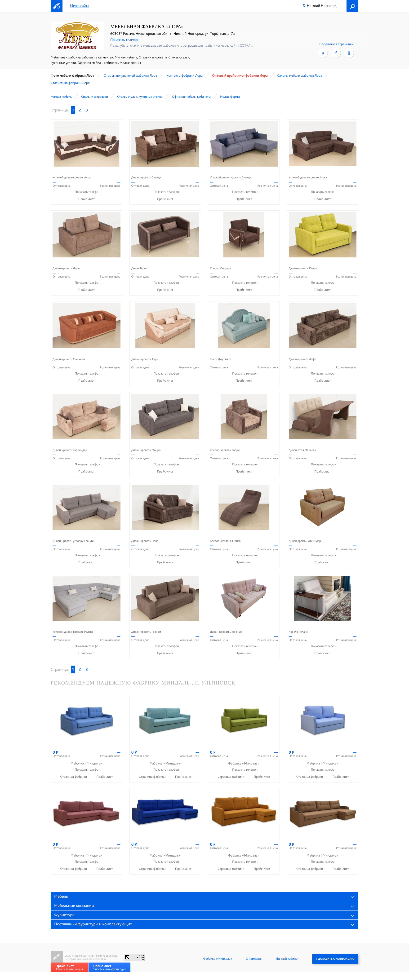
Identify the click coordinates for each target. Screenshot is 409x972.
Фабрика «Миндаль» (217, 959)
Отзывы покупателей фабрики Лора (130, 75)
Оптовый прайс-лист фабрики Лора (240, 75)
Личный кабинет (287, 959)
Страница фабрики (74, 777)
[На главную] (56, 6)
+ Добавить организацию (335, 958)
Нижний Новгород (322, 5)
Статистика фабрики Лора (70, 83)
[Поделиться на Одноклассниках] (349, 53)
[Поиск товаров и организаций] (352, 6)
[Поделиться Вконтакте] (323, 53)
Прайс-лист (86, 199)
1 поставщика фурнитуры (109, 967)
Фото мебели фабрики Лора (72, 75)
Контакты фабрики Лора (184, 75)
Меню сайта (79, 6)
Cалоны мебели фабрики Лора (299, 75)
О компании (254, 959)
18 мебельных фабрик (70, 967)
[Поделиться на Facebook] (336, 53)
